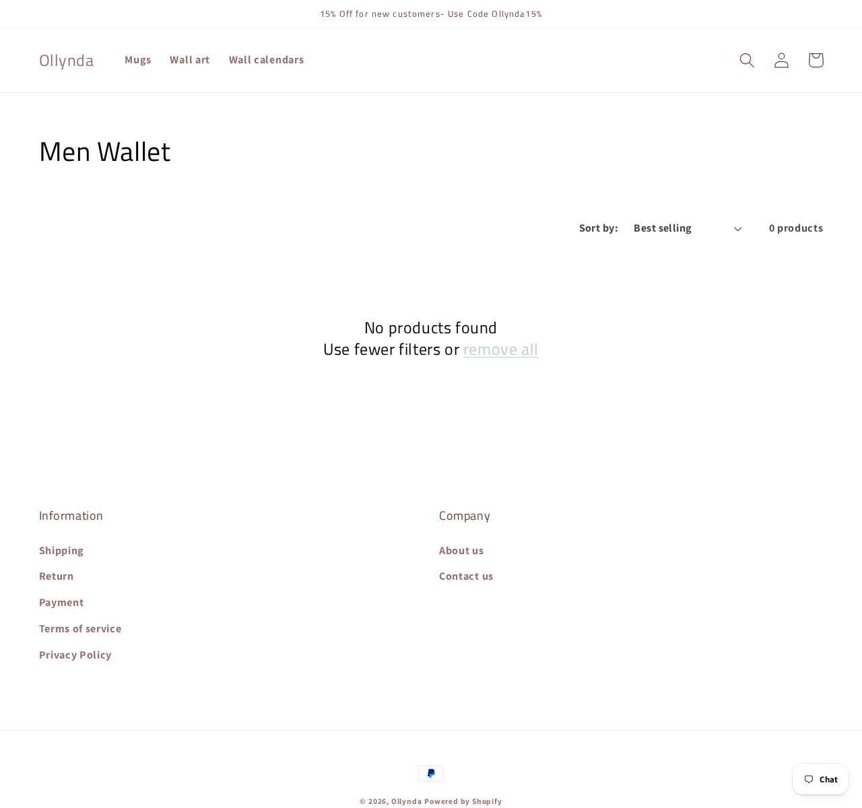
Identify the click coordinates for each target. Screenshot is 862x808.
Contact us (466, 576)
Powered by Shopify (463, 801)
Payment (61, 602)
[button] (748, 60)
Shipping (62, 550)
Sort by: (599, 228)
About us (461, 550)
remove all (501, 349)
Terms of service (80, 628)
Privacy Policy (75, 655)
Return (56, 576)
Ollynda (406, 801)
